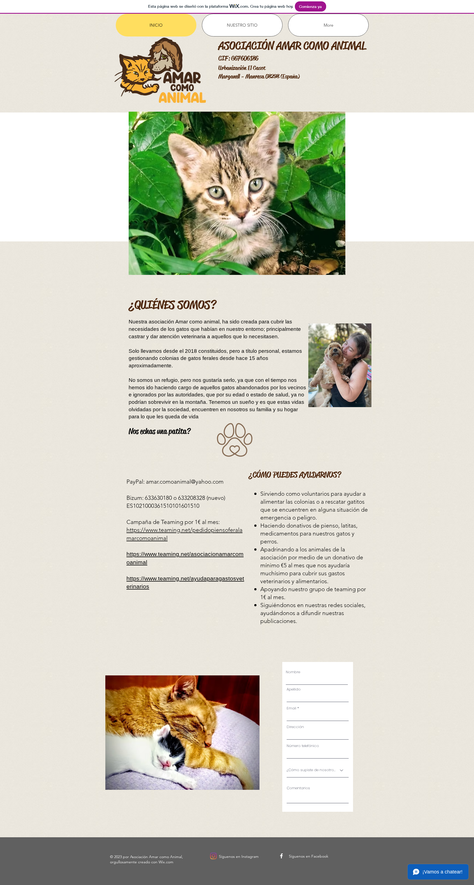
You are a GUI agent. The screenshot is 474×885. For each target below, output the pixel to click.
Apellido (294, 689)
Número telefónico (303, 746)
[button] (237, 193)
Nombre (293, 672)
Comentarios (298, 788)
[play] (337, 266)
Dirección (295, 727)
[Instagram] (213, 856)
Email (291, 708)
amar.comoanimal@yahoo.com (185, 481)
